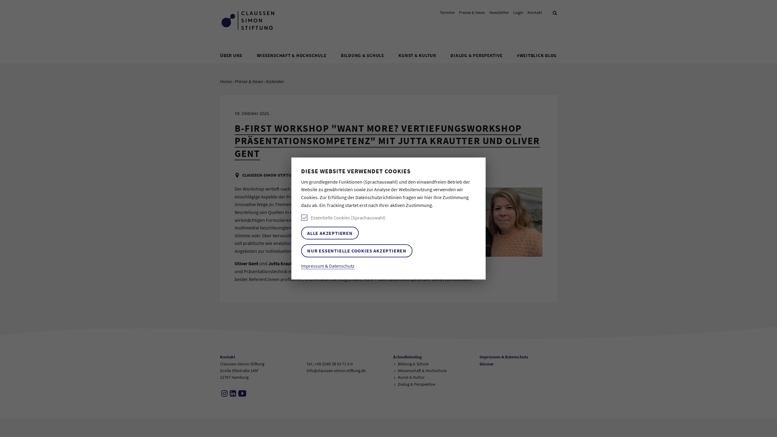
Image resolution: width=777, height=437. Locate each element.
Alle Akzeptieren (330, 233)
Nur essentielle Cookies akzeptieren (356, 251)
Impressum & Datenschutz (328, 266)
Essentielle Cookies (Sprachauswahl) (348, 218)
